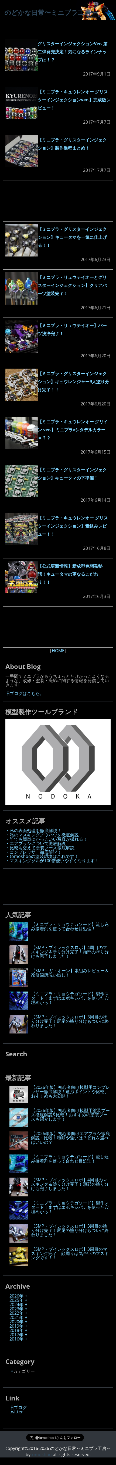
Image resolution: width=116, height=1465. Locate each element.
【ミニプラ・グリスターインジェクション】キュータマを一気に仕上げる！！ (72, 237)
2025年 (16, 1300)
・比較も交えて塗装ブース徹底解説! (40, 848)
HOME (58, 651)
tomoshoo (41, 1454)
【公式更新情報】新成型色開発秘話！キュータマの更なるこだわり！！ (70, 574)
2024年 (16, 1304)
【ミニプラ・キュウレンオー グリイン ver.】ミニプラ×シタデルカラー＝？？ (73, 430)
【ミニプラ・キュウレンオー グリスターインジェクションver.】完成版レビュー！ (74, 100)
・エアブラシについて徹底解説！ (37, 843)
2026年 (16, 1296)
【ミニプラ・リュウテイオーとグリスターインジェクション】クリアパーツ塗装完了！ (72, 285)
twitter (16, 1412)
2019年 (16, 1326)
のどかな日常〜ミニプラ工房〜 (51, 12)
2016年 (16, 1339)
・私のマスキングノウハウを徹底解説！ (44, 835)
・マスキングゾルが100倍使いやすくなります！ (52, 861)
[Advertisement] (58, 201)
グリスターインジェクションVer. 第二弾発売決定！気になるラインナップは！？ (73, 52)
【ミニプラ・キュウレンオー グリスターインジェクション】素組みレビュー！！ (73, 526)
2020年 (16, 1322)
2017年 (16, 1335)
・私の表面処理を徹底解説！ (33, 830)
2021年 (16, 1317)
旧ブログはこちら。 (24, 693)
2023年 (16, 1309)
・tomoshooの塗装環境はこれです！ (42, 856)
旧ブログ (18, 1407)
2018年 (16, 1330)
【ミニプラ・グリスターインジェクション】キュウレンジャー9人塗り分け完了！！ (73, 381)
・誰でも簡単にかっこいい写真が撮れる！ (46, 839)
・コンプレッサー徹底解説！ (33, 852)
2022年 (16, 1313)
